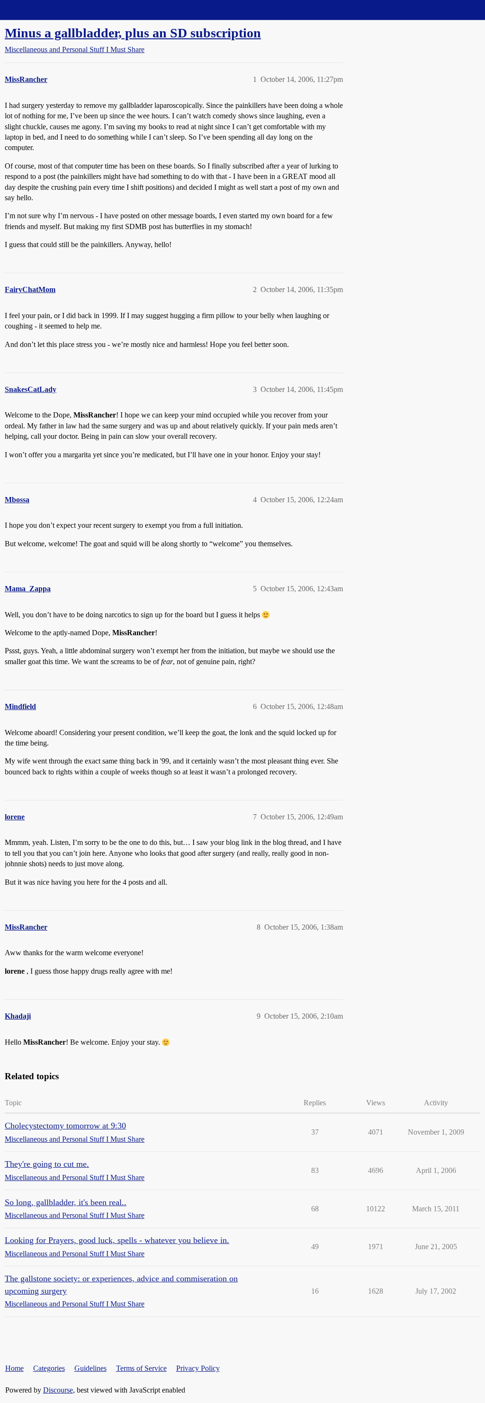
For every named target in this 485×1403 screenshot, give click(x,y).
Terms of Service (141, 1368)
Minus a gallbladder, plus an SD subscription (133, 33)
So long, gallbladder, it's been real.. (65, 1202)
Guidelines (90, 1368)
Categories (49, 1368)
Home (14, 1368)
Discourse (58, 1390)
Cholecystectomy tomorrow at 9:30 (65, 1125)
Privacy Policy (198, 1368)
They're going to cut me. (47, 1164)
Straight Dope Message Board (50, 10)
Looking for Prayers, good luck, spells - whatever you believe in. (117, 1240)
